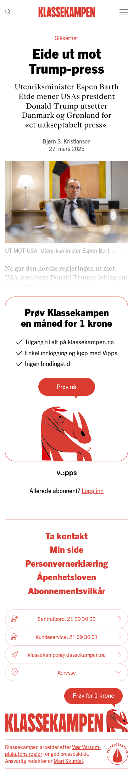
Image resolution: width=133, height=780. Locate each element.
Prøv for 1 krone (93, 695)
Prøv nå (66, 386)
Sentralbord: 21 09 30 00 (67, 618)
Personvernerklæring (66, 563)
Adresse (66, 672)
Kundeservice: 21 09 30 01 (66, 636)
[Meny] (124, 12)
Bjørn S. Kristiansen (67, 141)
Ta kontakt (66, 535)
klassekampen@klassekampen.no (67, 654)
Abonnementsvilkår (66, 590)
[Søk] (7, 12)
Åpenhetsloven (66, 576)
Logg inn (93, 490)
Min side (66, 549)
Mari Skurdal (68, 760)
